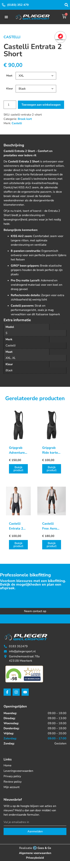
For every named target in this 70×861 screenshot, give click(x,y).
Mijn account (12, 787)
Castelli (12, 37)
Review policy (13, 781)
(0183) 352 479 (18, 5)
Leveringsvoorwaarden (18, 771)
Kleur (9, 88)
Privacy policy (12, 776)
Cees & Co (44, 848)
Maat (9, 75)
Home (7, 765)
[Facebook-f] (7, 692)
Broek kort (25, 119)
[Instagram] (16, 692)
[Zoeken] (66, 5)
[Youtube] (25, 692)
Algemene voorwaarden (35, 853)
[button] (6, 17)
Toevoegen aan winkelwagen (41, 105)
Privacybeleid (35, 858)
